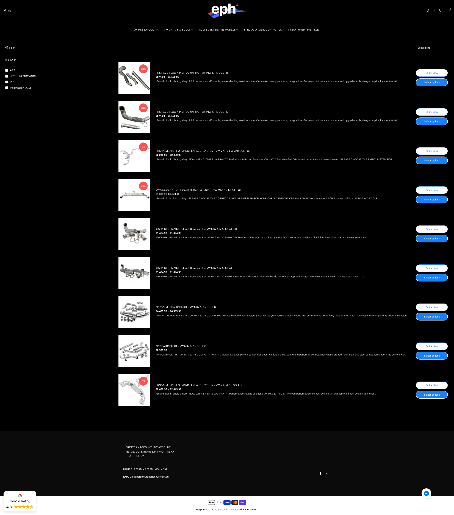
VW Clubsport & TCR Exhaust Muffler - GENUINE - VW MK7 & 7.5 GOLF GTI (199, 189)
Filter (12, 47)
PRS (12, 81)
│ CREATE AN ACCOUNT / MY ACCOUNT (147, 447)
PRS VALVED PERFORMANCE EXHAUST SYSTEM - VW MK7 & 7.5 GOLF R (199, 385)
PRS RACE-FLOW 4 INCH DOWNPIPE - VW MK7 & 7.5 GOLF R (192, 72)
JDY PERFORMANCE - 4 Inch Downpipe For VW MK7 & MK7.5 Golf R (195, 268)
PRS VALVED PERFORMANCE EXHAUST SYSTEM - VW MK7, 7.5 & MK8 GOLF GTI (203, 150)
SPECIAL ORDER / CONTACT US (263, 29)
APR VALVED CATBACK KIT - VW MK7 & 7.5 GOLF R (186, 307)
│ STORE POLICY (133, 455)
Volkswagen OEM (20, 87)
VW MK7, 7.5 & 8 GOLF (177, 29)
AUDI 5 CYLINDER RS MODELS (217, 29)
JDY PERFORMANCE (23, 76)
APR (12, 70)
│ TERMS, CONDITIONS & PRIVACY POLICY (149, 451)
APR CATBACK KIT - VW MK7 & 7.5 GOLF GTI (182, 346)
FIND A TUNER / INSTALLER (304, 29)
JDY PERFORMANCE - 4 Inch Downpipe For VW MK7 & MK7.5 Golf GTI (196, 229)
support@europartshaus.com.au (150, 476)
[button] (426, 494)
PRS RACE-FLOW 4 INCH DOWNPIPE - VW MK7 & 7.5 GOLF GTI (193, 111)
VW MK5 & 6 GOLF (144, 29)
